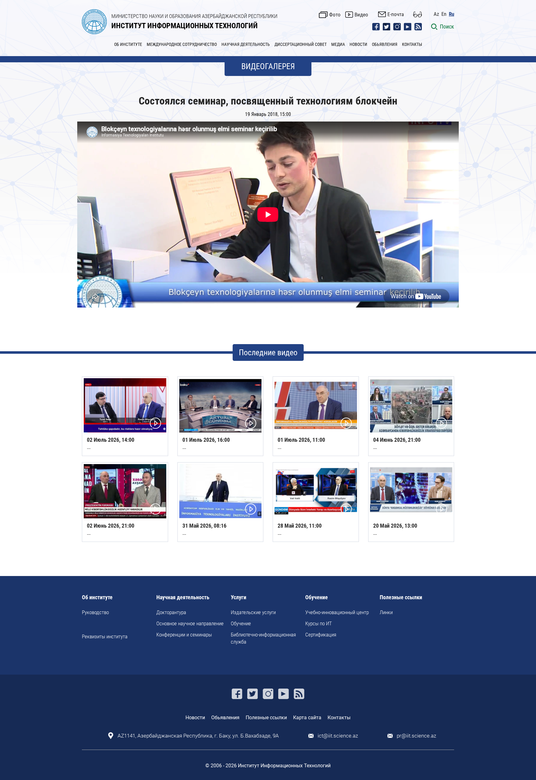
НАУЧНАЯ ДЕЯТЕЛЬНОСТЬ (245, 44)
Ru (451, 14)
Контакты (339, 717)
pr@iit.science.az (416, 736)
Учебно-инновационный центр (337, 612)
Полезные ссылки (401, 598)
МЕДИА (338, 44)
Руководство (95, 612)
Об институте (97, 598)
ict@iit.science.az (338, 736)
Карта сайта (307, 717)
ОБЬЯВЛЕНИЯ (384, 44)
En (443, 14)
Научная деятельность (182, 598)
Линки (386, 612)
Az (436, 14)
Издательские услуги (253, 612)
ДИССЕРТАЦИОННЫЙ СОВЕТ (301, 44)
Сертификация (320, 635)
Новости (195, 717)
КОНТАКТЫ (412, 44)
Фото (335, 14)
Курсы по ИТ (318, 623)
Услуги (238, 598)
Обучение (241, 623)
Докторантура (171, 612)
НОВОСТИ (358, 44)
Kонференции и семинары (184, 635)
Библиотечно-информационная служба (263, 638)
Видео (361, 14)
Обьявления (225, 717)
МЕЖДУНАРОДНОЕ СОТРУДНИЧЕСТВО (182, 44)
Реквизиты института (104, 636)
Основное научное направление (190, 623)
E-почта (395, 14)
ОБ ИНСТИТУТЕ (128, 44)
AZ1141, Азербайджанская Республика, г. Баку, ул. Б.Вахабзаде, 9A (198, 736)
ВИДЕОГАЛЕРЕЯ (268, 66)
